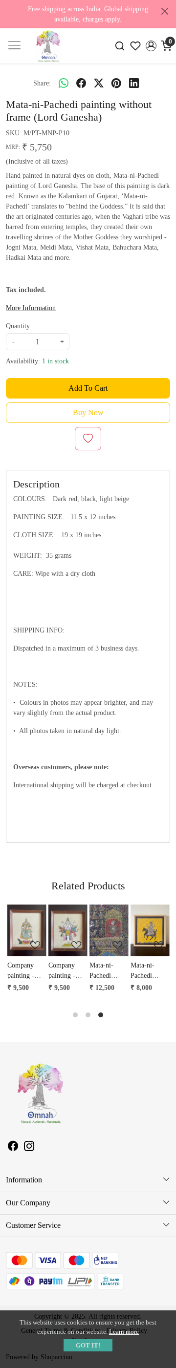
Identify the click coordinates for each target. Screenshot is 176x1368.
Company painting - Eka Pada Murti (61, 971)
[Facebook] (13, 1147)
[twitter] (99, 83)
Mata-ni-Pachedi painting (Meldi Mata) (148, 971)
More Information (31, 308)
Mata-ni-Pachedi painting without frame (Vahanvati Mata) (108, 971)
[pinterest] (116, 83)
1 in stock (55, 361)
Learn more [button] (124, 1331)
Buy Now (88, 412)
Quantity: (19, 326)
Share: (42, 83)
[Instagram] (29, 1147)
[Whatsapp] (63, 83)
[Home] (48, 55)
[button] (151, 46)
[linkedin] (134, 83)
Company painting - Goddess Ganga (20, 971)
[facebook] (81, 83)
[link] (120, 46)
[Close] (165, 11)
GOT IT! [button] (88, 1345)
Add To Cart (88, 388)
